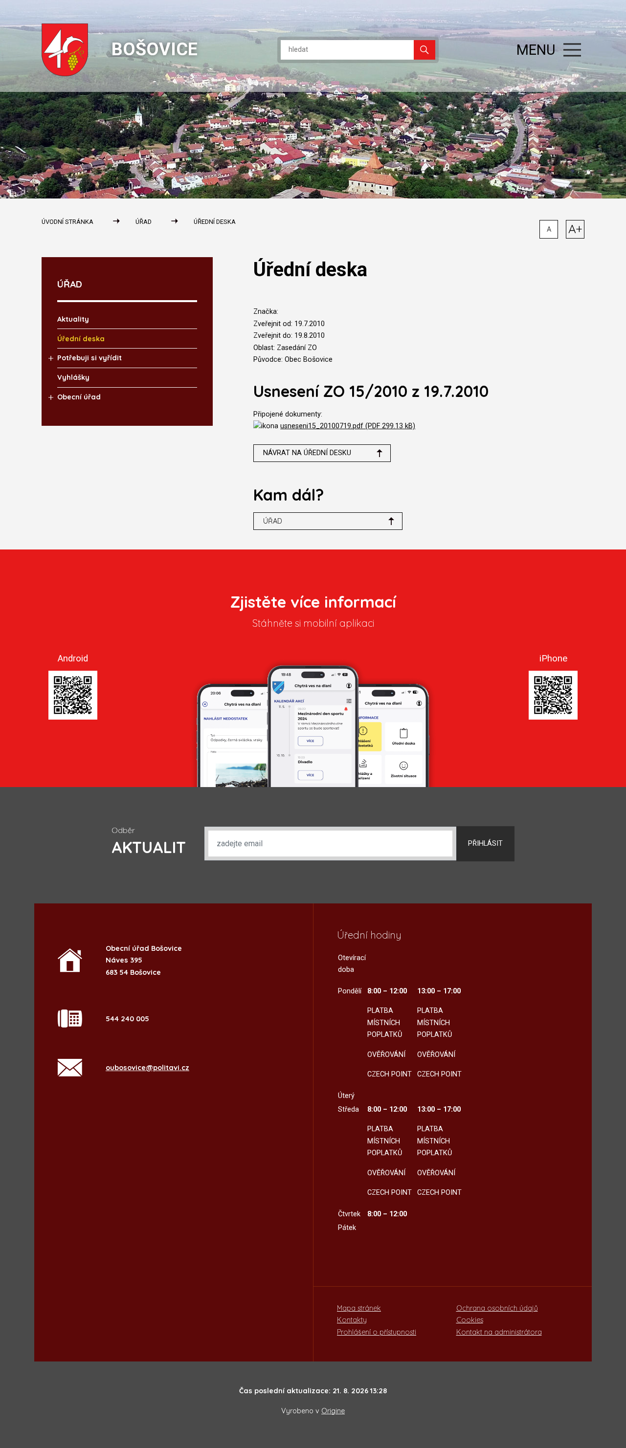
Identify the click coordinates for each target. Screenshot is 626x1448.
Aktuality (73, 319)
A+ (575, 228)
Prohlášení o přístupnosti (376, 1332)
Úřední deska (215, 221)
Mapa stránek (359, 1308)
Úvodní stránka (67, 221)
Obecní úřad (79, 397)
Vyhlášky (73, 377)
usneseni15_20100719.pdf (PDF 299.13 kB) (347, 426)
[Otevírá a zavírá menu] (572, 50)
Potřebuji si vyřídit (89, 357)
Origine (333, 1410)
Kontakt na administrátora (499, 1332)
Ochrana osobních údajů (497, 1308)
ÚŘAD (143, 221)
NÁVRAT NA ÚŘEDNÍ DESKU (307, 453)
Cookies (469, 1320)
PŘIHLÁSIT (485, 843)
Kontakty (352, 1320)
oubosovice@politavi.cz (147, 1067)
